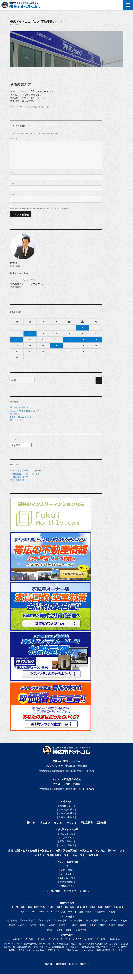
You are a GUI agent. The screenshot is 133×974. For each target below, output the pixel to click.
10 (17, 339)
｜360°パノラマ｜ (66, 878)
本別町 (52, 925)
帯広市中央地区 (27, 920)
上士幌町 (72, 925)
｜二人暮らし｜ (66, 837)
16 (95, 339)
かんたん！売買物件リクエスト (52, 855)
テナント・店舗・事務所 (79, 911)
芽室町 (114, 920)
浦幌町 (102, 925)
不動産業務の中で (19, 476)
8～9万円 (89, 939)
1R (11, 907)
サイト (12, 194)
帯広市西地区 (60, 920)
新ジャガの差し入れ (20, 407)
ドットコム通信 (51, 891)
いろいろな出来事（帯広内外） (26, 470)
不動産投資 (87, 822)
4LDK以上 (60, 911)
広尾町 (121, 925)
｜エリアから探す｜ (66, 809)
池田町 (33, 925)
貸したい (45, 822)
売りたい (58, 822)
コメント (13, 139)
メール (13, 183)
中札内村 (22, 925)
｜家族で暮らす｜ (66, 841)
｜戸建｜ (66, 866)
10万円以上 (115, 939)
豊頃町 (50, 930)
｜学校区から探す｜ (66, 817)
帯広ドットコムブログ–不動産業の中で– (36, 21)
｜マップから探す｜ (66, 813)
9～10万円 (101, 939)
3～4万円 (30, 939)
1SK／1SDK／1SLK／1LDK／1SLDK (45, 907)
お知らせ (85, 891)
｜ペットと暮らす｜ (66, 845)
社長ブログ (70, 891)
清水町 (92, 925)
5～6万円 (53, 939)
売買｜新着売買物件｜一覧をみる (74, 850)
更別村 (42, 925)
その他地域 (81, 930)
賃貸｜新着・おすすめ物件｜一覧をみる (30, 850)
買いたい (31, 822)
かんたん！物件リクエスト (110, 850)
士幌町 (62, 925)
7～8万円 (77, 939)
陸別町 (69, 930)
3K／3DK (118, 907)
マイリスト (79, 855)
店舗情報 (101, 822)
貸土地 (112, 911)
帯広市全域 (11, 920)
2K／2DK (69, 907)
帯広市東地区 (44, 920)
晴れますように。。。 (21, 420)
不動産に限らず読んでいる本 (40, 107)
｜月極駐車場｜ (66, 885)
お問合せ (93, 855)
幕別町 (124, 920)
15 (82, 339)
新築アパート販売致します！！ (26, 410)
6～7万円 (65, 939)
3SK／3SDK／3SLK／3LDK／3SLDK (35, 911)
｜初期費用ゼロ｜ (66, 881)
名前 (12, 172)
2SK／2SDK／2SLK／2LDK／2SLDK (94, 907)
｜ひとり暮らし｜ (66, 833)
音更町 (105, 920)
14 (69, 339)
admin (16, 107)
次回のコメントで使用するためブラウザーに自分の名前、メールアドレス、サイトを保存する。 (40, 208)
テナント (72, 822)
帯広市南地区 (76, 920)
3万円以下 (17, 939)
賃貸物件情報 (17, 480)
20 (56, 345)
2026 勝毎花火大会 (20, 416)
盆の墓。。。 (17, 413)
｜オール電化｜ (66, 874)
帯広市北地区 (92, 920)
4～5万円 (41, 939)
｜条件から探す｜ (66, 805)
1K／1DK (20, 907)
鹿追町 (12, 925)
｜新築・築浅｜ (66, 870)
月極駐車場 (100, 911)
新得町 (83, 925)
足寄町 (59, 930)
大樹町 (112, 925)
